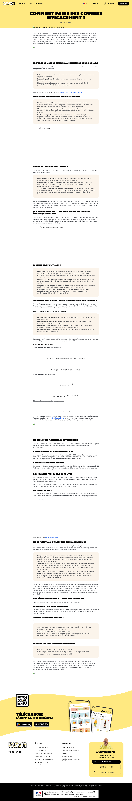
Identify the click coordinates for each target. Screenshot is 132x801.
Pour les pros (39, 3)
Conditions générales (68, 747)
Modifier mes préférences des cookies (71, 760)
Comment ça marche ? (41, 747)
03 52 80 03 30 (107, 767)
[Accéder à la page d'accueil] (9, 3)
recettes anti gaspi (51, 538)
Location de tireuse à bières (43, 753)
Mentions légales (67, 756)
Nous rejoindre (39, 768)
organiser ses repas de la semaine (70, 92)
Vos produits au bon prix (42, 762)
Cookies (64, 753)
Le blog (30, 3)
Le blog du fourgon (40, 765)
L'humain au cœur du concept (44, 759)
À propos (20, 3)
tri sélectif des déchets (56, 418)
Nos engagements (40, 750)
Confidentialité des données (70, 750)
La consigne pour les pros (42, 756)
